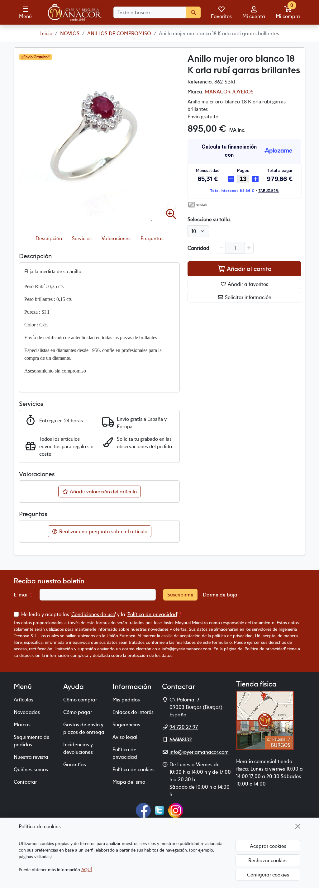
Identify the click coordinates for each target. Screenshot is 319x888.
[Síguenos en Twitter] (159, 810)
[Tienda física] (265, 720)
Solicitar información (247, 297)
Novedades (27, 712)
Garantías (74, 764)
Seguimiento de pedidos (32, 741)
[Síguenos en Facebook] (143, 810)
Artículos (23, 699)
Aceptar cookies (268, 846)
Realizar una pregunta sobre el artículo (102, 531)
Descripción (49, 238)
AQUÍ (86, 869)
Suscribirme (180, 594)
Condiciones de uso (93, 614)
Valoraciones (116, 238)
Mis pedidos (126, 699)
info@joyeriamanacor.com (186, 649)
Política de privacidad (152, 614)
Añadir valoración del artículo (103, 491)
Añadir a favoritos (247, 284)
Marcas (22, 724)
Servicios (82, 238)
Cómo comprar (80, 699)
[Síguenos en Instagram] (175, 810)
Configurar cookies (268, 874)
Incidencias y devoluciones (78, 748)
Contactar (25, 782)
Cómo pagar (77, 712)
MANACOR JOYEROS (229, 91)
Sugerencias (126, 724)
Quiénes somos (31, 769)
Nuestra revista (31, 757)
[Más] (249, 248)
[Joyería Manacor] (75, 12)
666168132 (180, 739)
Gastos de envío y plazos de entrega (83, 728)
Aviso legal (124, 737)
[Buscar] (193, 12)
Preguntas (152, 238)
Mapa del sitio (128, 782)
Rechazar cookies (268, 860)
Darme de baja (220, 594)
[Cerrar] (298, 826)
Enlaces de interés (133, 712)
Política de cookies (133, 769)
